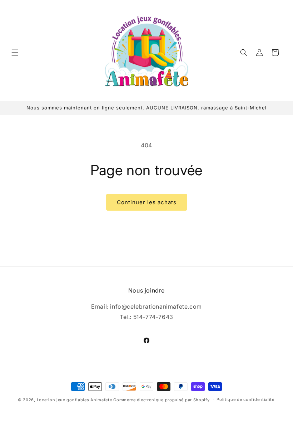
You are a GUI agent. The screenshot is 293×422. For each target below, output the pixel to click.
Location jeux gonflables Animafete (75, 399)
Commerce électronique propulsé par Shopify (161, 399)
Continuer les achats (147, 202)
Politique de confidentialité (245, 399)
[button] (15, 52)
